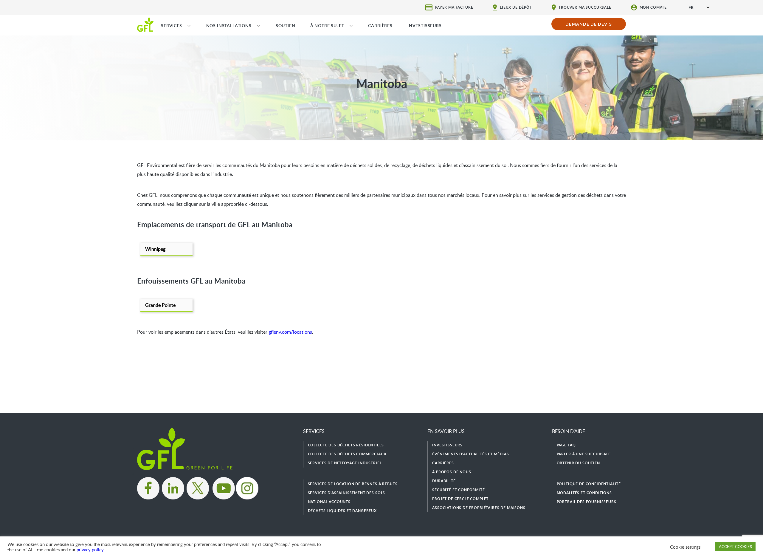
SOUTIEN (285, 25)
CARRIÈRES (380, 25)
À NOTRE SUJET (327, 25)
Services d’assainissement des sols (346, 492)
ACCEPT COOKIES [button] (735, 546)
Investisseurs (447, 445)
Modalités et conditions (584, 492)
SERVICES (171, 25)
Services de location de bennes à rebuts (353, 483)
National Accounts (329, 501)
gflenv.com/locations (290, 332)
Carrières (443, 462)
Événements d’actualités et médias (470, 454)
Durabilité (443, 480)
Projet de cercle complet (460, 498)
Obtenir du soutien (578, 462)
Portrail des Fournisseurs (586, 501)
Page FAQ (566, 445)
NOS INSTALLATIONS (229, 25)
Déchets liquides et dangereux (342, 510)
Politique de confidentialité (589, 483)
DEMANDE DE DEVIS (588, 24)
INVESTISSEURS (424, 25)
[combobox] (699, 7)
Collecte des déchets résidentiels (346, 445)
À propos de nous (451, 471)
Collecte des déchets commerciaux (347, 454)
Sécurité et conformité (458, 489)
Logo (145, 24)
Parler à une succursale (584, 454)
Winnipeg (155, 249)
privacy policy (90, 550)
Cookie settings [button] (685, 547)
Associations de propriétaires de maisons (478, 507)
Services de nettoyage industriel (345, 462)
